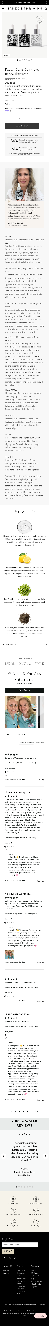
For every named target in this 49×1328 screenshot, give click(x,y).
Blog (32, 1278)
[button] (17, 60)
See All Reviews (24, 1175)
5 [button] (27, 1112)
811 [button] (36, 1112)
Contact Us (21, 1273)
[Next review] (45, 1156)
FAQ (18, 1276)
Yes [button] (20, 779)
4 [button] (23, 1112)
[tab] (26, 743)
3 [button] (19, 1112)
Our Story (6, 1270)
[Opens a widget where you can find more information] (40, 1316)
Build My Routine (36, 1281)
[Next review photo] (42, 712)
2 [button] (15, 1112)
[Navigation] (3, 8)
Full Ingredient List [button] (9, 645)
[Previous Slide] (2, 2)
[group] (24, 768)
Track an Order (22, 1278)
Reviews (6, 1273)
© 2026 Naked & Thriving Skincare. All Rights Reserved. (19, 1304)
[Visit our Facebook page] (4, 1258)
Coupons (34, 1287)
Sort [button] (7, 735)
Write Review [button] (24, 690)
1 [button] (11, 1112)
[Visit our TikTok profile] (15, 1257)
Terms (24, 1307)
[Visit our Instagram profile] (9, 1258)
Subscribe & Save (36, 1284)
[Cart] (45, 8)
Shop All (33, 1270)
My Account (35, 1276)
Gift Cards (34, 1273)
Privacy (42, 1304)
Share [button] (23, 779)
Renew (26, 1172)
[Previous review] (3, 1156)
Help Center (21, 1270)
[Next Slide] (47, 2)
